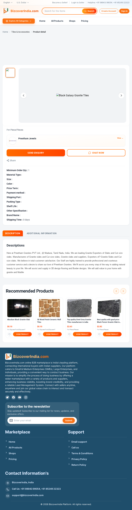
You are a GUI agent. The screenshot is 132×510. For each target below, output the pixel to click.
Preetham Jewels (27, 138)
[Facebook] (13, 397)
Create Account (108, 11)
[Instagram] (25, 397)
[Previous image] (23, 95)
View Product (22, 334)
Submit (68, 420)
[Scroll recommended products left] (116, 291)
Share (13, 160)
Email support (79, 441)
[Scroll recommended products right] (123, 291)
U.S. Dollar (21, 2)
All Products (57, 21)
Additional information (42, 233)
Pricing (84, 21)
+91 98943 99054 (104, 2)
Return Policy (78, 464)
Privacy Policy (79, 459)
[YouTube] (19, 397)
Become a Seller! (59, 2)
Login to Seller (77, 2)
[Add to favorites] (9, 334)
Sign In (124, 11)
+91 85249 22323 (121, 2)
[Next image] (121, 95)
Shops (72, 21)
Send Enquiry (36, 152)
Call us (75, 447)
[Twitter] (7, 397)
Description (12, 233)
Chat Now (98, 152)
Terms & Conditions (82, 453)
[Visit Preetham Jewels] (12, 141)
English (7, 2)
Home (42, 21)
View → (120, 138)
